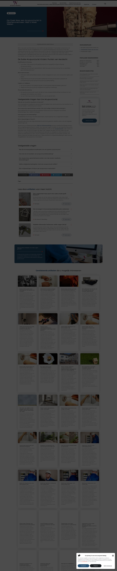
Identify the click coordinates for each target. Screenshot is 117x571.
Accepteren (83, 565)
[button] (113, 555)
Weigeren (96, 565)
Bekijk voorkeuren (108, 565)
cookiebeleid (84, 561)
